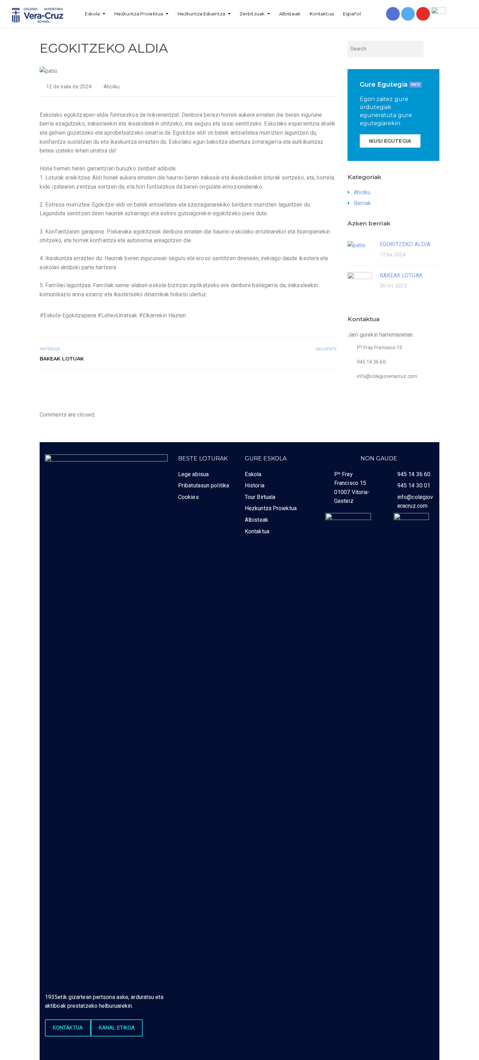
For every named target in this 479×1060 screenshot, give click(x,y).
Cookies (188, 497)
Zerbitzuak (252, 13)
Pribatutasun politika (203, 485)
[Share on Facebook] (309, 385)
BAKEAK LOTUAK (62, 359)
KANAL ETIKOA (117, 1028)
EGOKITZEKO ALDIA (405, 244)
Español (352, 13)
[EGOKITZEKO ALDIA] (360, 245)
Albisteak (290, 13)
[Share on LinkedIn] (332, 385)
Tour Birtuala (260, 497)
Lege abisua (193, 474)
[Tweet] (317, 385)
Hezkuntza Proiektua (138, 13)
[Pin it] (324, 385)
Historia (254, 485)
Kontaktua (322, 13)
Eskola (92, 13)
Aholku (111, 86)
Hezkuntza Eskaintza (201, 13)
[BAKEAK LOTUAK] (360, 284)
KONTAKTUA (68, 1028)
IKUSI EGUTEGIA (390, 141)
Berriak (362, 203)
